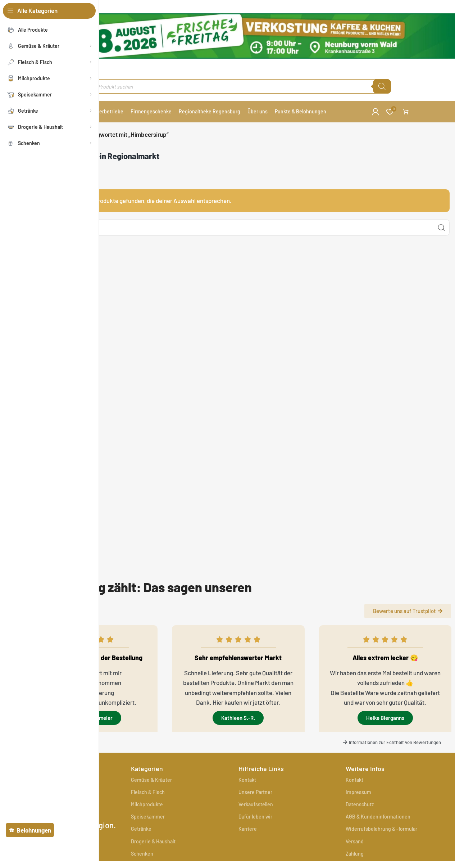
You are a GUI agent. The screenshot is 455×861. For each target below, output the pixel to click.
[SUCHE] (441, 227)
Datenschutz (360, 804)
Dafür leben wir (255, 816)
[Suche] (382, 86)
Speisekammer (148, 816)
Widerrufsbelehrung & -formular (381, 829)
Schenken (142, 854)
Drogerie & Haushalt (153, 841)
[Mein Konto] (375, 111)
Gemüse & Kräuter (151, 780)
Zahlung (355, 854)
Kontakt (247, 780)
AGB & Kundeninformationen (378, 816)
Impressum (358, 792)
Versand (355, 841)
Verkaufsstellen (255, 804)
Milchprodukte (147, 804)
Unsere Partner (255, 792)
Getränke (141, 829)
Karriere (247, 829)
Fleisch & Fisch (148, 792)
